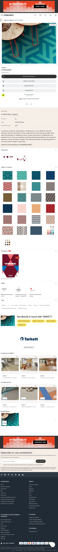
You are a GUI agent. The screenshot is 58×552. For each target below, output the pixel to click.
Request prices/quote (29, 76)
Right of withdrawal (5, 532)
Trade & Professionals (6, 521)
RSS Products (49, 550)
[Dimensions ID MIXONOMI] (8, 157)
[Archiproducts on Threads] (16, 474)
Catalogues (5, 251)
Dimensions (4, 150)
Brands (30, 486)
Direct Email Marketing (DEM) (35, 521)
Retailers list (29, 90)
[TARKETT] (29, 342)
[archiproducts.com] (9, 15)
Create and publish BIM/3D (35, 519)
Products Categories (33, 484)
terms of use (17, 467)
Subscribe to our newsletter (7, 503)
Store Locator (4, 526)
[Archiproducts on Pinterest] (8, 474)
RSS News (43, 550)
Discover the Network (5, 486)
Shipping (3, 528)
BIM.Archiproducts (33, 503)
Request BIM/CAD (29, 85)
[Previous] (3, 367)
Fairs (30, 493)
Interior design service (6, 519)
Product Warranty (5, 530)
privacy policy (26, 467)
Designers (31, 488)
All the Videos (32, 501)
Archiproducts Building (34, 505)
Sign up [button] (11, 20)
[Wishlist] (45, 15)
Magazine (31, 490)
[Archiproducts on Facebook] (2, 474)
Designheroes (32, 507)
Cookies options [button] (19, 550)
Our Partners (4, 488)
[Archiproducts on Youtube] (19, 474)
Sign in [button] (6, 20)
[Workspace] (40, 15)
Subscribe (41, 461)
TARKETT (4, 67)
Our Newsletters (32, 497)
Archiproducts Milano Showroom (8, 497)
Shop (2, 523)
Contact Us (3, 493)
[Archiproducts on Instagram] (5, 474)
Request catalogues (29, 81)
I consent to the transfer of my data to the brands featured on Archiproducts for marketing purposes (23, 464)
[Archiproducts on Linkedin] (22, 474)
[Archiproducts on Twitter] (12, 474)
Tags (2, 300)
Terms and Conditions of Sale (7, 534)
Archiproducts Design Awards (7, 501)
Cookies (25, 550)
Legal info (3, 536)
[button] (53, 25)
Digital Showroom (33, 531)
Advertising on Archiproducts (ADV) (37, 523)
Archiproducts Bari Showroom (7, 499)
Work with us (4, 495)
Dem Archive (32, 499)
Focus (30, 495)
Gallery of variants (6, 167)
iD (15, 119)
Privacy (13, 550)
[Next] (55, 367)
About (2, 484)
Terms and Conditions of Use (34, 550)
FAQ (2, 490)
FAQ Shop (3, 538)
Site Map (55, 550)
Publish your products (34, 517)
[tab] (5, 481)
